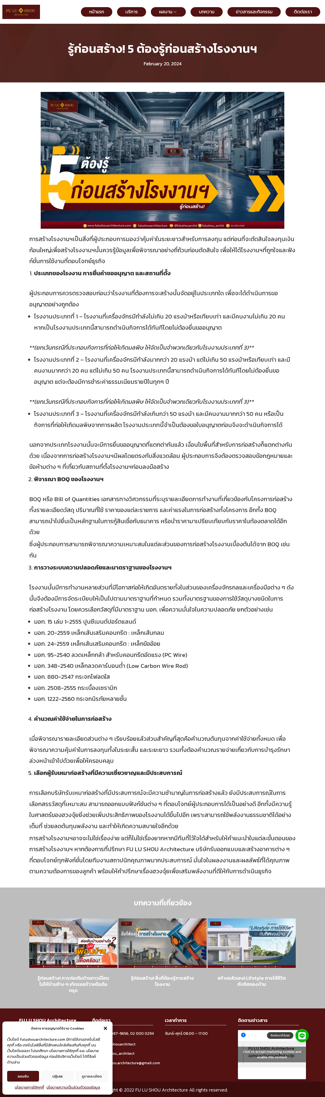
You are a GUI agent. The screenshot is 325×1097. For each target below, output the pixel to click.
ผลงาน (165, 11)
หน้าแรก (96, 11)
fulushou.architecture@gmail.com (130, 1063)
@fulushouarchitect (118, 1044)
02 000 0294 (142, 1033)
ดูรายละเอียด (92, 1076)
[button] (105, 1028)
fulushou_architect (117, 1053)
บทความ (206, 11)
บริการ (131, 11)
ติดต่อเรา (303, 11)
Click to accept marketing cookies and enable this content (272, 1054)
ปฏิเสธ (57, 1076)
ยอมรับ (23, 1076)
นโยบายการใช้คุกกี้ (29, 1087)
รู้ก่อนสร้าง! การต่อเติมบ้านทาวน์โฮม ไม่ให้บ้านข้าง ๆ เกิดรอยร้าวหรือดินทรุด (73, 984)
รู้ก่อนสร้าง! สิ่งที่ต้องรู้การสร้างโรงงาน (162, 981)
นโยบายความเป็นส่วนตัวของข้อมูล (73, 1087)
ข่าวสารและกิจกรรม (254, 11)
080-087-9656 (114, 1033)
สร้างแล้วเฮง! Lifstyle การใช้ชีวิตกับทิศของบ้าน (251, 981)
